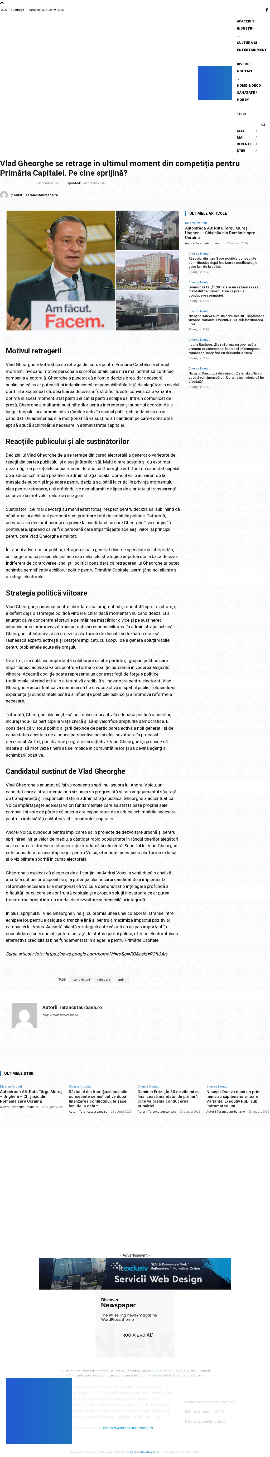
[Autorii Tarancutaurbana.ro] (4, 195)
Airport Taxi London (156, 1371)
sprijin (122, 979)
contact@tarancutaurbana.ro (128, 1428)
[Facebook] (266, 10)
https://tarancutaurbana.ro (60, 1015)
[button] (263, 124)
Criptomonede (149, 1375)
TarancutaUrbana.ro (144, 1452)
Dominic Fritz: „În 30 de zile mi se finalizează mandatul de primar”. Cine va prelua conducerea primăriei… (223, 291)
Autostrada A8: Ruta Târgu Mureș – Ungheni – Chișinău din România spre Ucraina (220, 233)
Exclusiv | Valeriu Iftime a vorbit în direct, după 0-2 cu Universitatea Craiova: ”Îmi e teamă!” (134, 1172)
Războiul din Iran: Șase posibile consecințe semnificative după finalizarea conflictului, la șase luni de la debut (223, 262)
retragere (103, 979)
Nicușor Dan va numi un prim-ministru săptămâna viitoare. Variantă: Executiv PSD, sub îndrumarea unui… (226, 320)
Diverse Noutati (16, 183)
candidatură (81, 979)
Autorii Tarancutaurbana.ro (36, 195)
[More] (264, 194)
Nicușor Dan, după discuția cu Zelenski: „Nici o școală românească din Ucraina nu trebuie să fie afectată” (226, 377)
